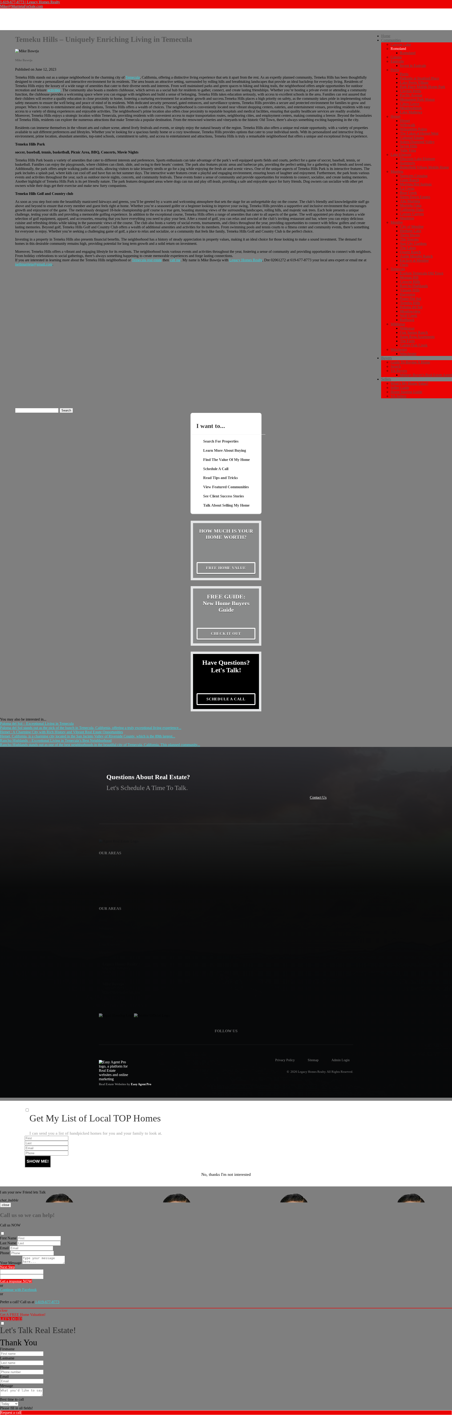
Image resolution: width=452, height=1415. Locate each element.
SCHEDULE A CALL (226, 699)
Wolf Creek (408, 316)
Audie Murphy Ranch (416, 256)
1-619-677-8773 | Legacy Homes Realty (30, 2)
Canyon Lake (401, 44)
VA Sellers (398, 396)
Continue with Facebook (18, 1290)
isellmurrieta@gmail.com (33, 264)
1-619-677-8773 (47, 1302)
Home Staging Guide (406, 392)
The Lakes (408, 248)
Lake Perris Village (414, 83)
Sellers (386, 379)
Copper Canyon (412, 214)
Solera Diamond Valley (417, 142)
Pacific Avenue (411, 95)
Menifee (397, 222)
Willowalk (407, 125)
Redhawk (407, 320)
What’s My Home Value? (409, 383)
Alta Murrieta (410, 201)
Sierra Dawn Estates (415, 197)
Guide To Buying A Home (410, 362)
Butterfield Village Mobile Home (424, 167)
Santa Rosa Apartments (417, 337)
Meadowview (410, 311)
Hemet (395, 116)
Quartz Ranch (410, 252)
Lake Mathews (411, 112)
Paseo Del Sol (410, 299)
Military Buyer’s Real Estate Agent (426, 375)
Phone (4, 1253)
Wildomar (398, 324)
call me (175, 260)
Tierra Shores (410, 235)
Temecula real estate (147, 260)
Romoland (408, 53)
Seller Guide (400, 388)
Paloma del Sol (411, 307)
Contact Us (318, 797)
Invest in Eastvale (413, 66)
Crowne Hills (410, 282)
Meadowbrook (411, 108)
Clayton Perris (410, 91)
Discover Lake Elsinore (417, 159)
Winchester (399, 349)
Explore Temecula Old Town (421, 273)
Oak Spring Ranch (414, 333)
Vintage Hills (410, 290)
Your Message (10, 1263)
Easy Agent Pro (141, 1084)
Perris (395, 70)
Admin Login (340, 1060)
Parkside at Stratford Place (419, 78)
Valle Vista (408, 150)
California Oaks (412, 210)
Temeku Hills (410, 303)
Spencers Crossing (414, 176)
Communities (391, 40)
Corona (396, 57)
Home (385, 36)
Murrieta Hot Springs (416, 184)
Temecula (398, 269)
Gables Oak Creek (414, 345)
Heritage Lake (410, 231)
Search (396, 366)
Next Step (7, 1267)
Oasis (404, 265)
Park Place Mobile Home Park (422, 87)
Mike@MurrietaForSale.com (21, 6)
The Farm (407, 341)
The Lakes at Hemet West (419, 133)
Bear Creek (408, 193)
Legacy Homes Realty (245, 260)
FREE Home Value (226, 568)
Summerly (407, 163)
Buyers (386, 358)
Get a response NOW (16, 1281)
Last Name (8, 1243)
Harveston (407, 294)
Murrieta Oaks (410, 205)
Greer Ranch (409, 180)
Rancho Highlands (414, 286)
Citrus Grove (409, 104)
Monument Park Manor (417, 99)
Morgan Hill (409, 277)
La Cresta (407, 188)
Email (4, 1248)
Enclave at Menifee (414, 260)
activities (54, 90)
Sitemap (313, 1060)
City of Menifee (412, 227)
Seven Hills (408, 146)
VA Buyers (399, 371)
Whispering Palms (413, 129)
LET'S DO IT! (11, 1319)
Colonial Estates (412, 138)
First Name (8, 1238)
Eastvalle (397, 61)
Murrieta (397, 171)
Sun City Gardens (413, 244)
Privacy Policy (285, 1060)
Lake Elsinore (401, 155)
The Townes (409, 239)
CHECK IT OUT (226, 634)
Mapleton (407, 218)
